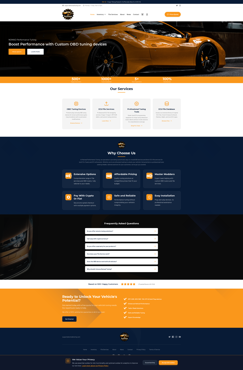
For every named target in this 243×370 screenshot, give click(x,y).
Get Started (69, 319)
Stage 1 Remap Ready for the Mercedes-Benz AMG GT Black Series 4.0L (121, 2)
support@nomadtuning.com (73, 5)
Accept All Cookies (168, 362)
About (122, 14)
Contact (136, 14)
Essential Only (150, 362)
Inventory (100, 14)
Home (92, 14)
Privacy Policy (140, 349)
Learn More (35, 52)
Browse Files (166, 121)
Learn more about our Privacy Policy (95, 366)
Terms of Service (154, 349)
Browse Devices (75, 123)
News (129, 14)
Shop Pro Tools (135, 125)
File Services (113, 14)
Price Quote (174, 14)
